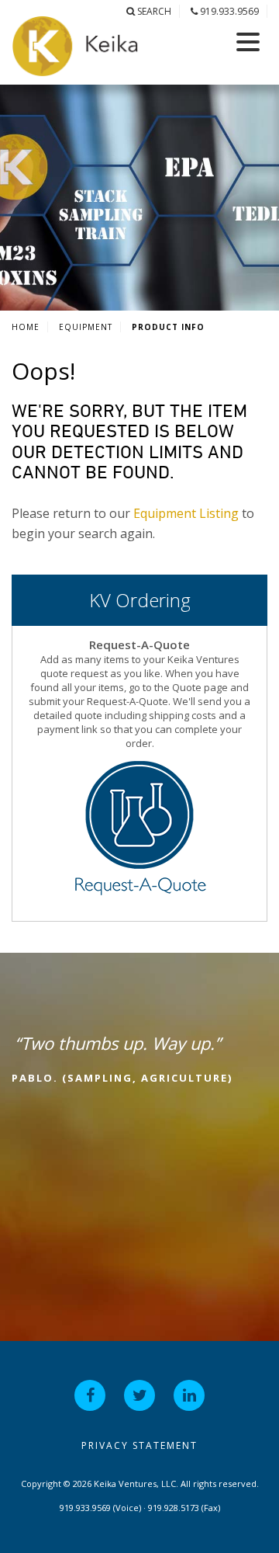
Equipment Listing (186, 513)
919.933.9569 (228, 11)
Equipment (85, 326)
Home (26, 326)
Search (153, 11)
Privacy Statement (139, 1445)
